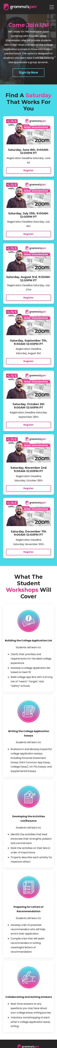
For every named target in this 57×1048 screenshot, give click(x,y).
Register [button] (28, 170)
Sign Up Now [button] (28, 72)
